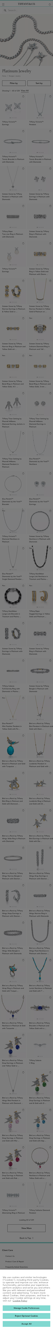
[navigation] (3, 4)
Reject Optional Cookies (26, 1316)
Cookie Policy (20, 1300)
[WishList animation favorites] (50, 5)
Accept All (26, 1324)
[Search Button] (5, 10)
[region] (26, 1299)
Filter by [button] (14, 83)
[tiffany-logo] (26, 4)
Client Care (7, 1250)
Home (4, 76)
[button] (3, 4)
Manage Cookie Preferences (26, 1308)
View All (25, 90)
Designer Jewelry (14, 76)
